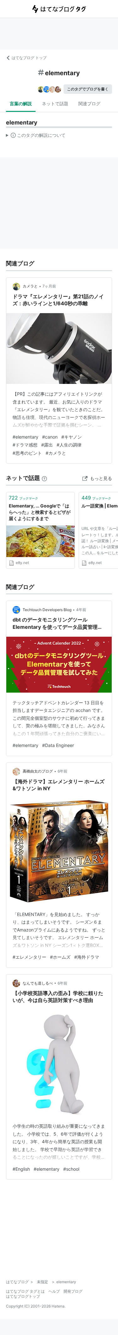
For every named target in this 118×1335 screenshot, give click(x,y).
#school (71, 1169)
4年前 (81, 609)
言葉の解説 (21, 103)
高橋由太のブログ (38, 771)
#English (21, 1169)
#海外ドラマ (86, 957)
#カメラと (56, 453)
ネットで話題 (55, 103)
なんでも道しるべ (38, 983)
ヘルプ (54, 1291)
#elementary (25, 437)
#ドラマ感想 (25, 444)
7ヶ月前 (49, 286)
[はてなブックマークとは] (44, 478)
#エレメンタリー (29, 957)
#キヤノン (71, 437)
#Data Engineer (58, 745)
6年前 (62, 771)
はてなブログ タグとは (25, 1291)
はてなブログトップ (23, 1296)
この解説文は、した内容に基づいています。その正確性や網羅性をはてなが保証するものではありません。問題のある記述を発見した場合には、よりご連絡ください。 (35, 136)
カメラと (30, 286)
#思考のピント (27, 453)
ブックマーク (23, 498)
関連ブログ (89, 103)
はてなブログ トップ (29, 57)
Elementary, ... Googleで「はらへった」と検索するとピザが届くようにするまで (39, 512)
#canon (50, 437)
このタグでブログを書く (88, 89)
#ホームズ (60, 957)
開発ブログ (73, 1291)
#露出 (47, 444)
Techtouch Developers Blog (47, 609)
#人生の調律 (69, 444)
